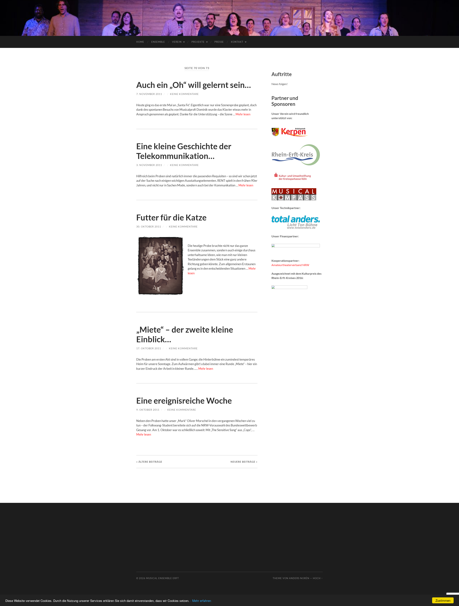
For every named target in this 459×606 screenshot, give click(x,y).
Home (140, 41)
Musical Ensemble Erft (162, 578)
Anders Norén (299, 578)
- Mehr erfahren (200, 600)
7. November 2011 (149, 93)
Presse (219, 41)
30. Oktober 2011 (148, 226)
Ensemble (158, 41)
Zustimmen (443, 600)
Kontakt (237, 41)
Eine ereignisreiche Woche (184, 400)
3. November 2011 (149, 164)
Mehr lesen (243, 114)
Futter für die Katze (171, 217)
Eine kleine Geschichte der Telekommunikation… (183, 151)
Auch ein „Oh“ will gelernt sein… (193, 85)
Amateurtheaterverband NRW (290, 265)
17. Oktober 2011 (148, 348)
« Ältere (149, 461)
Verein (177, 41)
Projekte (198, 41)
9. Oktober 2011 (147, 409)
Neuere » (244, 461)
